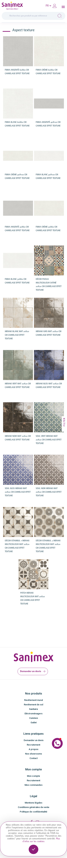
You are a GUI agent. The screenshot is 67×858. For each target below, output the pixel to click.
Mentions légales (33, 802)
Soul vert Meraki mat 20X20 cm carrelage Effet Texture (49, 440)
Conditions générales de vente (33, 807)
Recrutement (33, 744)
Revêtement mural (33, 700)
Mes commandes (33, 785)
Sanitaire (33, 709)
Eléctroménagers (33, 713)
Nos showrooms (33, 753)
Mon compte (33, 776)
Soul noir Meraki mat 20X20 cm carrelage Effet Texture (49, 492)
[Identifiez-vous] (55, 6)
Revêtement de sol (33, 704)
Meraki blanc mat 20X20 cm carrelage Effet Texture (17, 335)
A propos (33, 749)
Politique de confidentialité (33, 811)
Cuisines (33, 718)
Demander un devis (30, 671)
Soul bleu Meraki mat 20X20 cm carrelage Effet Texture (18, 492)
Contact (34, 758)
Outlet (34, 722)
